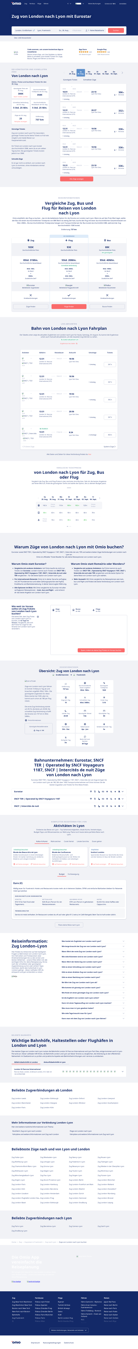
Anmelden (122, 4)
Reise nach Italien (111, 1315)
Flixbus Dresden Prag (43, 1308)
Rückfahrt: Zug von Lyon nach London (26, 1131)
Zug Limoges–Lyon (47, 1162)
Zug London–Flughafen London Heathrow (28, 1198)
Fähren (46, 4)
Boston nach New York (21, 1308)
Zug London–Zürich (76, 1193)
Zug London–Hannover (78, 1198)
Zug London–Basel (19, 1202)
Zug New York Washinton (22, 1302)
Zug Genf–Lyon (103, 1226)
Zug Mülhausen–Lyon (20, 1171)
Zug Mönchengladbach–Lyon (23, 1175)
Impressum (35, 1343)
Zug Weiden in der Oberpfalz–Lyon (111, 1166)
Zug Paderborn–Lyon (77, 1162)
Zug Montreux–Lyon (105, 1171)
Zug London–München (106, 1180)
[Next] (122, 72)
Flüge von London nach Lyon (81, 1131)
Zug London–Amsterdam (49, 1193)
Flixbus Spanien (41, 1305)
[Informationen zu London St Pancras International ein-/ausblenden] (122, 1071)
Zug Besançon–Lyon (76, 1166)
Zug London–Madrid (77, 1189)
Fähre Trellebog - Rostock (91, 1311)
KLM (59, 1315)
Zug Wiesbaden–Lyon (48, 1157)
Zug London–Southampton (108, 1103)
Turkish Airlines (64, 1305)
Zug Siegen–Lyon (46, 1171)
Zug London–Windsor (77, 1103)
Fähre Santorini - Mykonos (91, 1302)
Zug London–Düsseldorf (107, 1189)
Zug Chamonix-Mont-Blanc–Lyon (24, 1166)
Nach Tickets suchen (21, 97)
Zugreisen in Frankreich (33, 1242)
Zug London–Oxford (76, 1098)
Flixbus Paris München (44, 1315)
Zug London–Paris (18, 1107)
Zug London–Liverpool (106, 1098)
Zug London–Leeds (19, 1098)
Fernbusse (39, 1298)
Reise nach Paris (110, 1308)
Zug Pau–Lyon (45, 1175)
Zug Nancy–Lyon (75, 1157)
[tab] (70, 79)
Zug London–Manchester (21, 1103)
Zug (25, 4)
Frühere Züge (29, 446)
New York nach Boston (21, 1311)
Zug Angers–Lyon (18, 1180)
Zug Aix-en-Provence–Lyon (50, 1180)
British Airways (64, 1308)
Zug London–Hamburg (49, 1184)
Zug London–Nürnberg (106, 1193)
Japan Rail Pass (110, 1302)
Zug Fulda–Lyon (18, 1157)
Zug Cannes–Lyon (75, 1226)
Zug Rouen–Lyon (104, 1157)
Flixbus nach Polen (42, 1302)
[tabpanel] (89, 635)
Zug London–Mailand (106, 1184)
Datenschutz (69, 1343)
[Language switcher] (79, 3)
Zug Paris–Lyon (17, 1226)
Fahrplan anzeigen (20, 121)
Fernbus (32, 4)
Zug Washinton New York (22, 1305)
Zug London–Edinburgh (49, 1098)
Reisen (106, 1298)
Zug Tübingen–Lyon (105, 1162)
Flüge (39, 4)
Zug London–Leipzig (105, 1202)
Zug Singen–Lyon (75, 1175)
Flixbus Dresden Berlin (44, 1311)
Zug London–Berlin (76, 1180)
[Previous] (38, 498)
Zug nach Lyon (50, 1242)
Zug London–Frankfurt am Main (81, 1184)
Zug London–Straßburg (78, 1202)
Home (14, 1242)
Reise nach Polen (110, 1311)
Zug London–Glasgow (48, 1103)
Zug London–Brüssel (105, 1198)
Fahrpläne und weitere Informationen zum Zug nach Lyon (92, 1134)
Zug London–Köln (47, 1107)
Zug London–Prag (47, 1198)
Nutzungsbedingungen (52, 1343)
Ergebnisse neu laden (67, 343)
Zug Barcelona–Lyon (48, 1226)
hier (89, 454)
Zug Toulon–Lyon (75, 1171)
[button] (64, 30)
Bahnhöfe (16, 1315)
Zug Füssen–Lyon (104, 1175)
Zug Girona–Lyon (46, 1166)
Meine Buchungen (94, 3)
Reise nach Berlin (110, 1305)
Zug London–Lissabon (20, 1193)
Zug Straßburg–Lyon (19, 1231)
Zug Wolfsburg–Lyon (19, 1162)
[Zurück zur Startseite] (18, 3)
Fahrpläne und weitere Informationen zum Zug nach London (35, 1134)
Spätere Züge (109, 446)
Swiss (60, 1311)
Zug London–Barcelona (49, 1189)
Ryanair (61, 1302)
